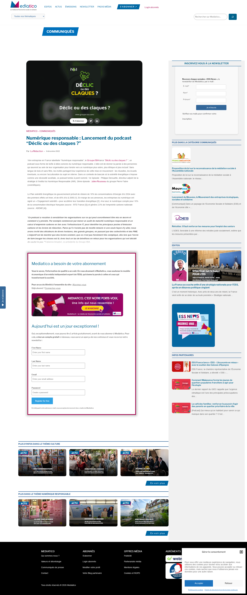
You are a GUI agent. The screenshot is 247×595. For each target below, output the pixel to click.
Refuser (228, 583)
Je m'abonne (3, 296)
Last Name (36, 361)
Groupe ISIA (93, 160)
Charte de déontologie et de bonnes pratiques (221, 590)
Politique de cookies (195, 590)
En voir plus (157, 483)
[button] (241, 551)
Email (34, 374)
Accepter (199, 583)
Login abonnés (152, 7)
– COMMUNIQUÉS (46, 131)
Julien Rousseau (98, 181)
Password (36, 388)
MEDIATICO (31, 131)
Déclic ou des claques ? (116, 160)
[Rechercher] (233, 17)
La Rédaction (36, 151)
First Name (36, 348)
